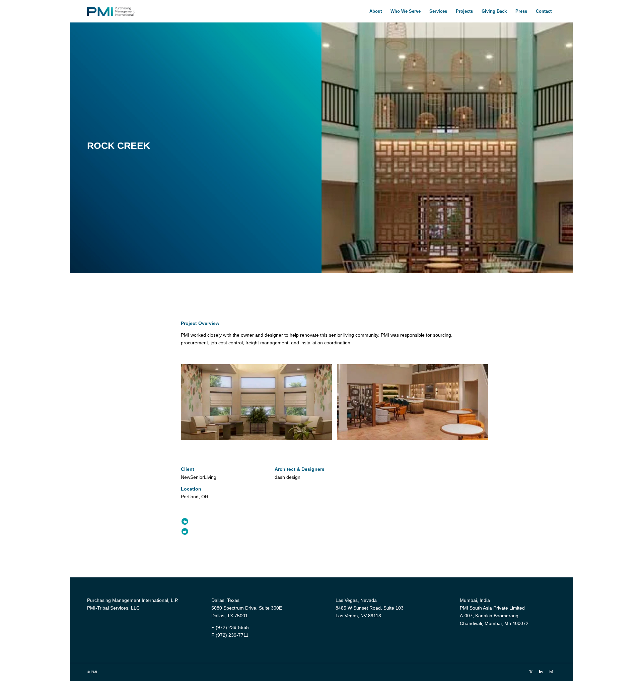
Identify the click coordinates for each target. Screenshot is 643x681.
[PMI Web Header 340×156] (111, 11)
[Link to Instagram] (551, 672)
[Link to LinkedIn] (541, 672)
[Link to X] (531, 672)
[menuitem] (375, 11)
